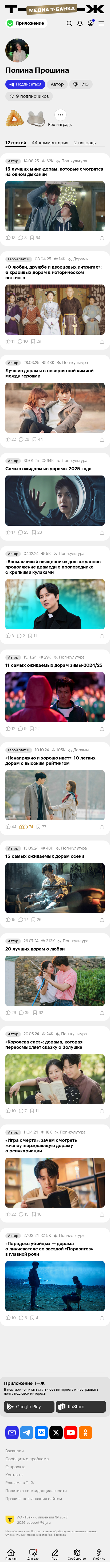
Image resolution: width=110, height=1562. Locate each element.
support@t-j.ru (39, 1522)
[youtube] (70, 1432)
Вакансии (14, 1451)
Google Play (28, 1406)
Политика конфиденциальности (36, 1491)
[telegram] (26, 1432)
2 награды (85, 143)
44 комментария (50, 143)
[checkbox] (101, 23)
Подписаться (28, 84)
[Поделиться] (102, 238)
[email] (12, 1432)
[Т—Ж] (55, 9)
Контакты (14, 1475)
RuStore (76, 1406)
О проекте (15, 1467)
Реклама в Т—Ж (19, 1483)
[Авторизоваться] (90, 23)
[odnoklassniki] (85, 1432)
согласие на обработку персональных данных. (67, 1531)
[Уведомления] (80, 23)
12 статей (15, 143)
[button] (57, 84)
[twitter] (56, 1432)
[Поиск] (69, 23)
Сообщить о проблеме (27, 1459)
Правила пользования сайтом (33, 1499)
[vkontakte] (41, 1432)
